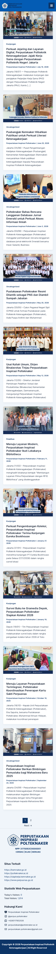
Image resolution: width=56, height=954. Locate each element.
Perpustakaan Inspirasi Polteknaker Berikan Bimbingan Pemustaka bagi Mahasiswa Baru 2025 (27, 770)
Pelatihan (10, 439)
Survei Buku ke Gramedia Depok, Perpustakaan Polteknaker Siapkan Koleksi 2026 (27, 612)
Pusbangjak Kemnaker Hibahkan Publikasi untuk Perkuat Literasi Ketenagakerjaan (26, 135)
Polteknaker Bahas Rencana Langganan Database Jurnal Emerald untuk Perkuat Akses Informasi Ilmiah (25, 217)
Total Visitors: (11, 898)
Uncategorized (12, 127)
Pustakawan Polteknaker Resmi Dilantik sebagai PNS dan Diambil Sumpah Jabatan (27, 295)
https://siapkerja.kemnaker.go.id (20, 876)
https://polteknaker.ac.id (16, 873)
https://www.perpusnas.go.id (18, 880)
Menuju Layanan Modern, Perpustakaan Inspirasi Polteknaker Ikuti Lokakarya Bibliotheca (23, 449)
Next (28, 825)
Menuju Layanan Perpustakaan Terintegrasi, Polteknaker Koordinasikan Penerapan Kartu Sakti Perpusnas (26, 688)
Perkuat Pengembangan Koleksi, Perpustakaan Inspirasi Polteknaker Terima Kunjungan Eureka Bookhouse (26, 531)
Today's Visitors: (12, 895)
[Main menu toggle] (52, 6)
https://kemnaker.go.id (15, 870)
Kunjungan (11, 44)
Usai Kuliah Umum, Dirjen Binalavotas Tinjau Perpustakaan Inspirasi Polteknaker (26, 368)
